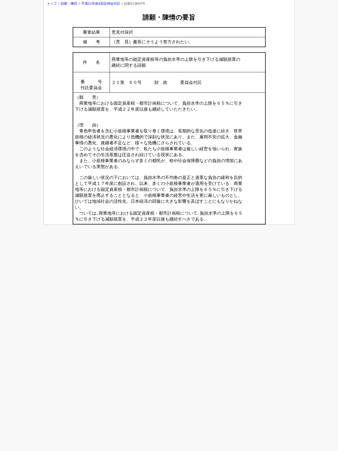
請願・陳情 (69, 3)
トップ (52, 3)
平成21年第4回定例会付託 (100, 3)
